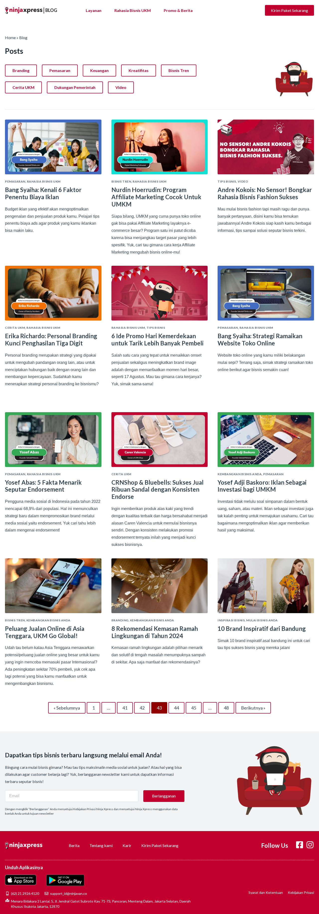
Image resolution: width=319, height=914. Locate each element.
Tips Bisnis (227, 181)
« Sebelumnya (67, 708)
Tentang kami (101, 845)
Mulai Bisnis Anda (262, 620)
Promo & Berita (178, 10)
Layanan (93, 10)
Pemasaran (59, 70)
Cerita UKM (23, 87)
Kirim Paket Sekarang (159, 845)
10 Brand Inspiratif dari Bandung (262, 628)
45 (196, 706)
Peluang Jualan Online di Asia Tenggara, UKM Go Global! (44, 632)
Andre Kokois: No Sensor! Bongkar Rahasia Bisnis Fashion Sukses (265, 193)
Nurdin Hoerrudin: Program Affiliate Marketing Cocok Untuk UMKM (156, 197)
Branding (20, 70)
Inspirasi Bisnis (231, 620)
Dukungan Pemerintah (74, 87)
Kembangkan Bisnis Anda (240, 474)
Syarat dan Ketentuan (265, 892)
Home (10, 37)
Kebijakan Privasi (301, 892)
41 (127, 706)
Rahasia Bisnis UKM (132, 10)
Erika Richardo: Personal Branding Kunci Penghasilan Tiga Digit (51, 339)
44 (179, 706)
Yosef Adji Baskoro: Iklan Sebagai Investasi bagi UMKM (262, 486)
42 (144, 706)
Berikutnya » (253, 708)
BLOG (51, 10)
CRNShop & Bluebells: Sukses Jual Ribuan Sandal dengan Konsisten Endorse (157, 489)
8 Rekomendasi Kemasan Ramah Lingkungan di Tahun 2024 (154, 632)
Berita (74, 845)
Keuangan (99, 70)
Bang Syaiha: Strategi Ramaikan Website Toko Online (260, 339)
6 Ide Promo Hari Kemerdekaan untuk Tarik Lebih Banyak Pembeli (157, 339)
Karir (127, 845)
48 (229, 706)
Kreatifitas (139, 70)
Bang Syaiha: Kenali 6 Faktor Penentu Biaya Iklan (43, 193)
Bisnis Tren (178, 70)
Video (120, 87)
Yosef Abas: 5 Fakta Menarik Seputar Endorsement (43, 486)
